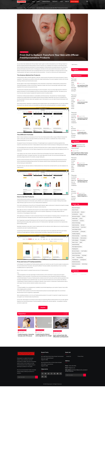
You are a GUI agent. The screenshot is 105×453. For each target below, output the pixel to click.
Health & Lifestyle (46, 1)
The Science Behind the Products (28, 75)
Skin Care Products (75, 251)
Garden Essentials (75, 225)
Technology (84, 255)
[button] (65, 314)
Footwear (82, 220)
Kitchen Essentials (75, 235)
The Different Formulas (25, 134)
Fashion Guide (74, 218)
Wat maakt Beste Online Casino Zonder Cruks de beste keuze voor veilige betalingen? (79, 154)
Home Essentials (75, 231)
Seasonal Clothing (75, 244)
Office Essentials (75, 238)
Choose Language (74, 1)
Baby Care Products (76, 207)
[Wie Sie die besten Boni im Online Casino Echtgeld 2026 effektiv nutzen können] (74, 101)
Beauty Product (75, 209)
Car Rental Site (75, 214)
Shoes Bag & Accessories (77, 246)
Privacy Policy (83, 274)
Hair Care (82, 225)
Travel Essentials (79, 257)
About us (67, 1)
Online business (83, 238)
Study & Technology (76, 255)
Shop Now (43, 307)
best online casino (75, 212)
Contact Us (74, 274)
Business (82, 212)
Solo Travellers (84, 251)
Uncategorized (83, 259)
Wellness (73, 266)
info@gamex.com (71, 367)
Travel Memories (75, 259)
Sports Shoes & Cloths (76, 253)
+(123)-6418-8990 (72, 365)
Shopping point (75, 248)
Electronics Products (76, 216)
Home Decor (54, 1)
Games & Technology (76, 222)
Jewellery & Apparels (76, 233)
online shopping (75, 240)
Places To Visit (75, 242)
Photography (82, 240)
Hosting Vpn (83, 231)
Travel (61, 1)
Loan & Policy (83, 235)
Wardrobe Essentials (76, 261)
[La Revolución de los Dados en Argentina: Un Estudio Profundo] (74, 132)
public (81, 242)
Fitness (81, 218)
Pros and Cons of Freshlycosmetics (29, 262)
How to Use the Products (25, 197)
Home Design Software (76, 229)
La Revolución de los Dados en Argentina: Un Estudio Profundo (82, 134)
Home (33, 1)
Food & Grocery (75, 220)
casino (81, 214)
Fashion (38, 1)
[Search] (84, 1)
